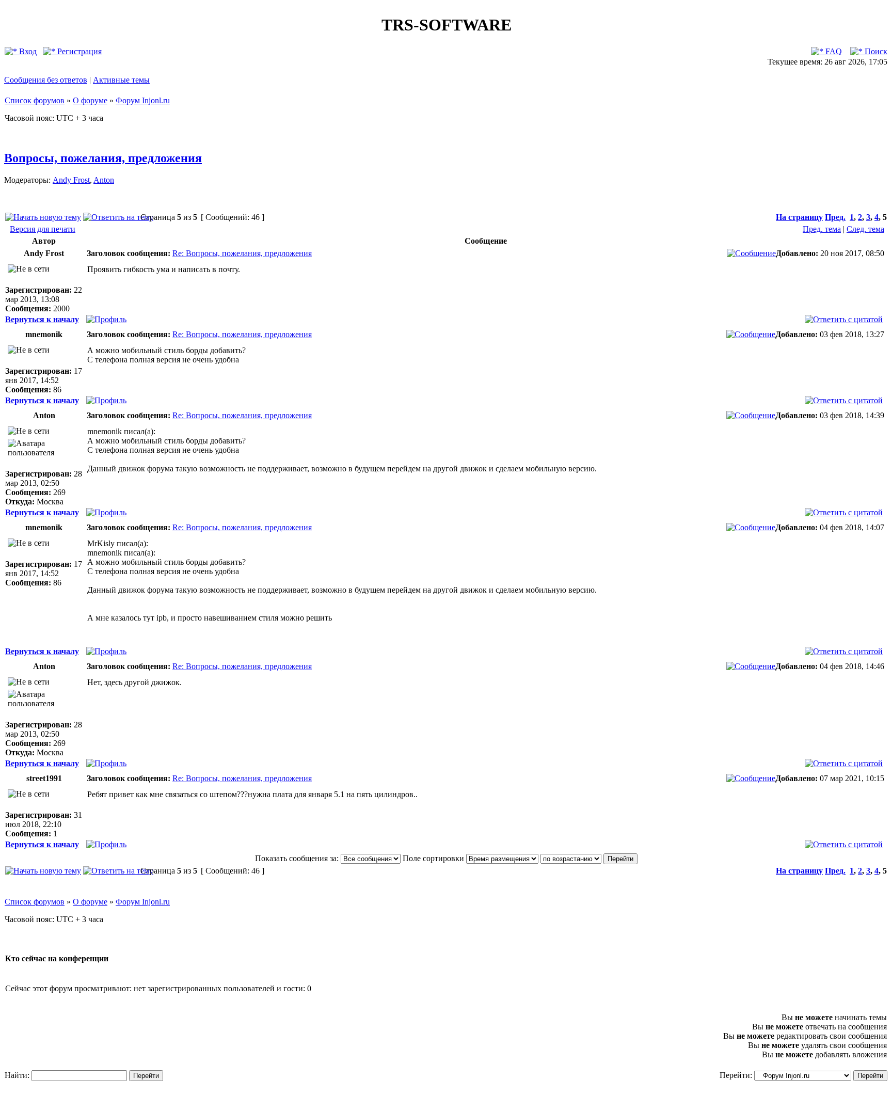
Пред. (835, 217)
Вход (27, 51)
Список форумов (35, 100)
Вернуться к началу (42, 319)
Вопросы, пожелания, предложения (103, 158)
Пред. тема (822, 229)
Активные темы (121, 79)
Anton (103, 180)
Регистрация (78, 51)
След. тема (865, 229)
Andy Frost (71, 180)
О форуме (90, 100)
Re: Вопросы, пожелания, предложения (242, 253)
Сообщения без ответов (45, 79)
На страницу (799, 217)
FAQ (832, 51)
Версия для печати (42, 229)
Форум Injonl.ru (143, 100)
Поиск (875, 51)
